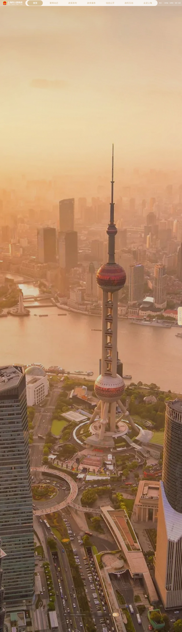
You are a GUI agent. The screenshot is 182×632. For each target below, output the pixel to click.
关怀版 (166, 3)
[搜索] (116, 615)
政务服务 (91, 3)
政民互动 (129, 3)
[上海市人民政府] (13, 3)
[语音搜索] (110, 615)
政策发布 (72, 3)
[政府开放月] (180, 316)
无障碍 (171, 3)
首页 (35, 3)
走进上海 (147, 3)
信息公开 (110, 3)
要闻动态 (54, 3)
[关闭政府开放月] (180, 326)
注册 (179, 3)
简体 (161, 3)
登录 (176, 3)
